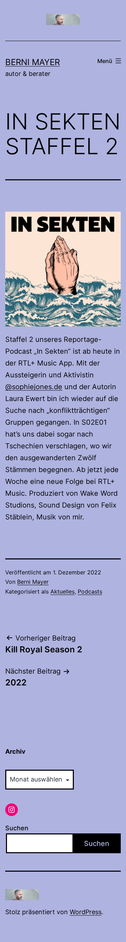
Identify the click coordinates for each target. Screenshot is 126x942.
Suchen (16, 828)
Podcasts (90, 591)
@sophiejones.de (33, 387)
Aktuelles (62, 591)
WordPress (86, 912)
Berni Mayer (32, 62)
